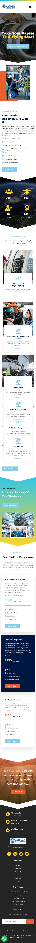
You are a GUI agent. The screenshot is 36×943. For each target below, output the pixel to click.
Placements (10, 505)
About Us (9, 169)
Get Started (12, 626)
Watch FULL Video (18, 46)
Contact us (18, 791)
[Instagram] (15, 854)
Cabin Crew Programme (13, 640)
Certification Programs (13, 700)
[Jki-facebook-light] (9, 854)
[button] (30, 6)
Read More (17, 296)
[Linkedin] (21, 854)
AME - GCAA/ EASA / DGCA (15, 580)
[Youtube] (27, 854)
